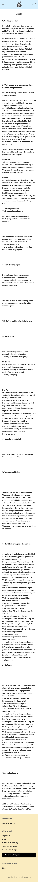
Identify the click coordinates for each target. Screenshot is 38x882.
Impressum (6, 836)
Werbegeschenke (8, 823)
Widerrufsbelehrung (9, 846)
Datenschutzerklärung (10, 843)
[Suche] (32, 4)
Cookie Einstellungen (10, 850)
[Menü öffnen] (3, 4)
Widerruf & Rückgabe (12, 855)
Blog (4, 868)
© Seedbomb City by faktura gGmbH (19, 877)
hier (19, 788)
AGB (4, 804)
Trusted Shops (26, 804)
